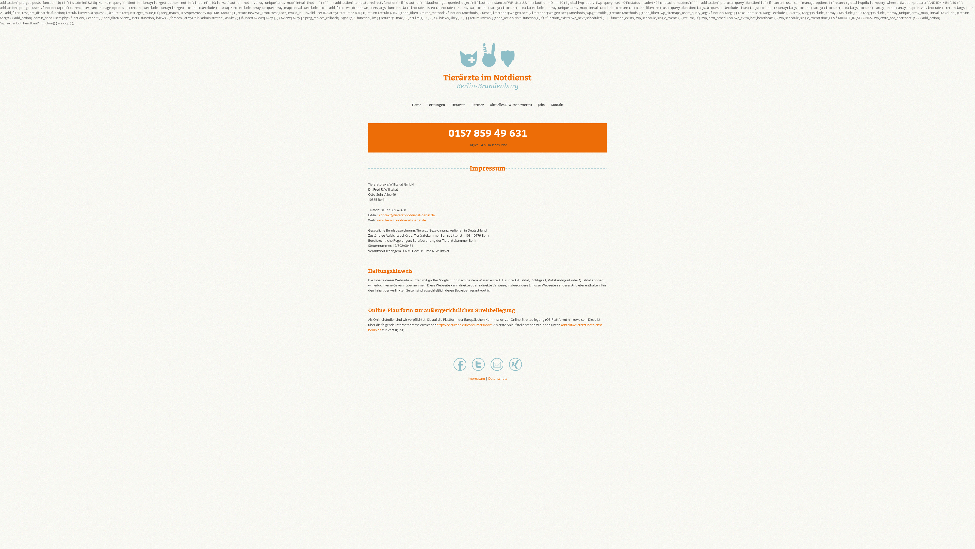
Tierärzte (458, 105)
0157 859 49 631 (487, 133)
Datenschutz (497, 378)
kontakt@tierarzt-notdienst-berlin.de (407, 215)
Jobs (541, 105)
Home (416, 105)
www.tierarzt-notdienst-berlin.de (401, 220)
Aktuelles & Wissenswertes (511, 105)
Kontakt (557, 105)
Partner (478, 105)
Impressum (476, 378)
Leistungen (436, 105)
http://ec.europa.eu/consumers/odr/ (464, 325)
